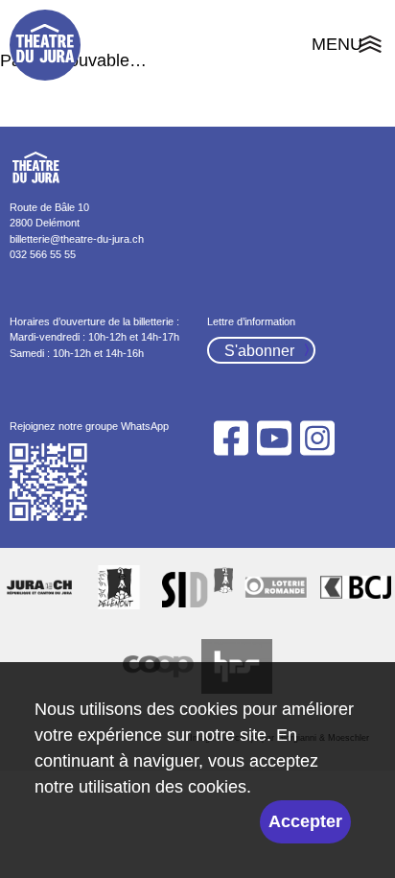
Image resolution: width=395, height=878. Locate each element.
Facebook (230, 438)
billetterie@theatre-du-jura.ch (77, 239)
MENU (348, 47)
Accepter (305, 821)
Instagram (317, 438)
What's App (49, 482)
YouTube (273, 438)
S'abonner (259, 350)
